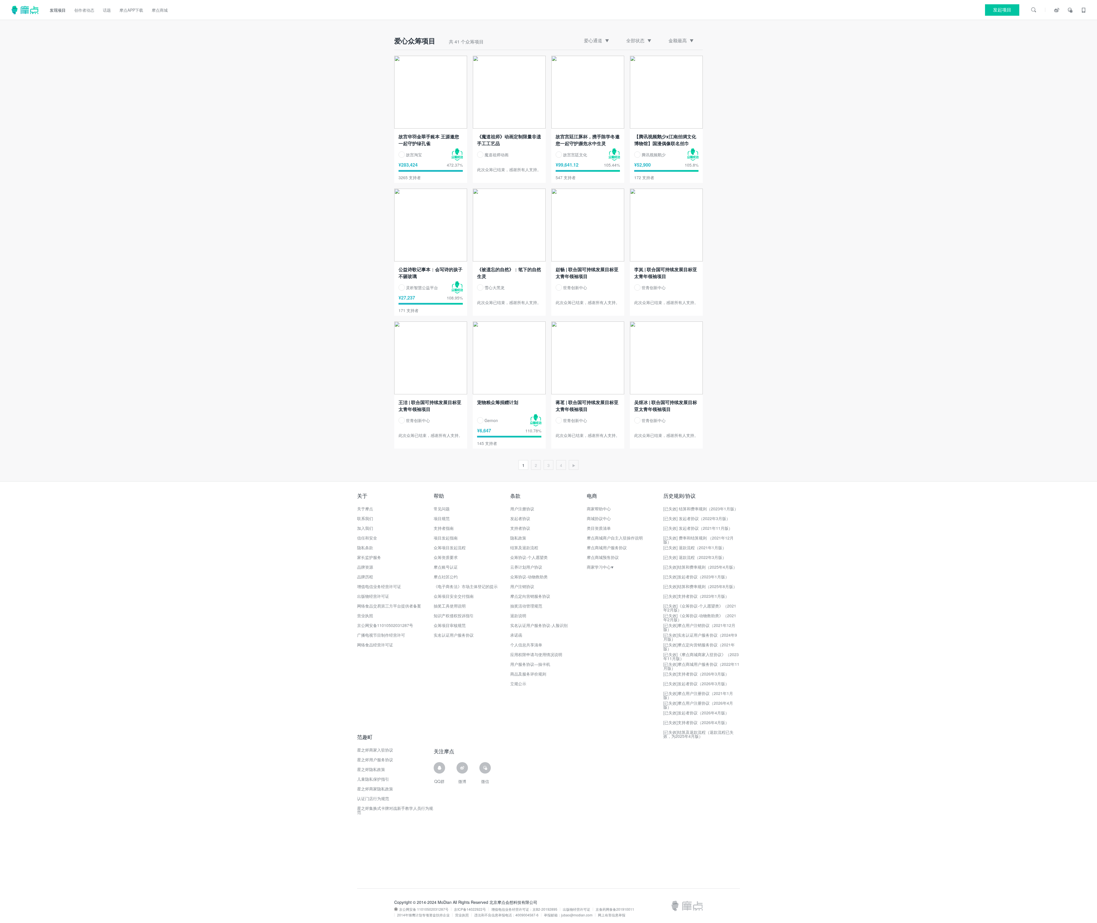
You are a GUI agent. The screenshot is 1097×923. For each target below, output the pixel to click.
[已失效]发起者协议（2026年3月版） (696, 683)
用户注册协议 (522, 509)
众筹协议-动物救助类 (529, 577)
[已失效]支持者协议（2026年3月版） (696, 674)
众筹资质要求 (446, 557)
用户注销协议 (522, 586)
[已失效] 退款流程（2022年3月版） (694, 557)
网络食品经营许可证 (375, 645)
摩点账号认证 (446, 567)
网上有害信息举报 (611, 915)
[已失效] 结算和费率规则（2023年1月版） (700, 509)
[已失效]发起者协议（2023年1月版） (696, 577)
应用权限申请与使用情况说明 (536, 654)
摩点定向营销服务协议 (530, 596)
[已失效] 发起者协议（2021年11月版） (697, 528)
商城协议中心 (599, 518)
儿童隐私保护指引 (373, 779)
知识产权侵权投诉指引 (454, 615)
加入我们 (365, 528)
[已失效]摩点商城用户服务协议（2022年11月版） (701, 666)
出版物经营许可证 (373, 596)
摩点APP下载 (131, 10)
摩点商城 (160, 10)
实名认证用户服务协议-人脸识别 (539, 625)
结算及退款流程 (524, 547)
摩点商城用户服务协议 (607, 547)
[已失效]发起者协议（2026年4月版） (696, 713)
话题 (107, 10)
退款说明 (518, 615)
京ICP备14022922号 (470, 909)
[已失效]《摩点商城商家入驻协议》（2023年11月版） (701, 656)
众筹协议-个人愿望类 (529, 557)
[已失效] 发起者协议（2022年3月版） (696, 518)
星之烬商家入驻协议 (375, 750)
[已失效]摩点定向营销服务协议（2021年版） (699, 647)
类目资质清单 (599, 528)
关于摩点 (365, 509)
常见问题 (442, 509)
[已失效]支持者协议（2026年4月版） (696, 722)
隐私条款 (365, 547)
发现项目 (58, 10)
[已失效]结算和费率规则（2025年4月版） (700, 567)
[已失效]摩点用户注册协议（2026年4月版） (698, 705)
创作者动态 (84, 10)
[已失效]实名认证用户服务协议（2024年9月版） (700, 637)
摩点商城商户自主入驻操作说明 (615, 538)
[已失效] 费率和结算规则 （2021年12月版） (698, 540)
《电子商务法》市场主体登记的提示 (466, 586)
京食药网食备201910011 (615, 909)
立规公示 (518, 683)
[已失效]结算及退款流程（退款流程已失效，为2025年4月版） (698, 734)
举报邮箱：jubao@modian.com (568, 915)
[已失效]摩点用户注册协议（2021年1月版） (698, 695)
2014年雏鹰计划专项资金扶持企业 (423, 915)
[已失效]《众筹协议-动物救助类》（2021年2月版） (699, 617)
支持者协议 (520, 528)
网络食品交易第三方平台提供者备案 (389, 606)
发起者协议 (520, 518)
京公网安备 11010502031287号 (424, 909)
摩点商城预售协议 (603, 557)
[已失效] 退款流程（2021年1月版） (694, 547)
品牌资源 (365, 567)
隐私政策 (518, 538)
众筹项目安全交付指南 (454, 596)
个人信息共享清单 (526, 645)
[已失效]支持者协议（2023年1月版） (696, 596)
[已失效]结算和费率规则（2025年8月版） (700, 586)
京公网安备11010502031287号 (385, 625)
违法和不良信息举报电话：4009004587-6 (506, 915)
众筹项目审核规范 (450, 625)
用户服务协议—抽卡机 (530, 664)
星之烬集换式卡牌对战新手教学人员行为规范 (395, 810)
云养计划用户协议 (526, 567)
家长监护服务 (369, 557)
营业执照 (365, 615)
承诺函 (516, 635)
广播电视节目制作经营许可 (381, 635)
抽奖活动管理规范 (526, 606)
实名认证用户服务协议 (454, 635)
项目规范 (442, 518)
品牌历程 (365, 577)
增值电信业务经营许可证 (379, 586)
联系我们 (365, 518)
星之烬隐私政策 (371, 769)
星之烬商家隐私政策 (375, 789)
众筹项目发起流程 (450, 547)
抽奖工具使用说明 (450, 606)
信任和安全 (367, 538)
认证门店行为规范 (373, 798)
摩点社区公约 (446, 577)
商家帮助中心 (599, 509)
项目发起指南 (446, 538)
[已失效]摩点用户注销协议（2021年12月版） (699, 627)
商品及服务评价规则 (528, 674)
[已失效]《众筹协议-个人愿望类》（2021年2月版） (699, 608)
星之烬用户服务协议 (375, 759)
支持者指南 (444, 528)
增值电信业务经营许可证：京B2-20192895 (524, 909)
